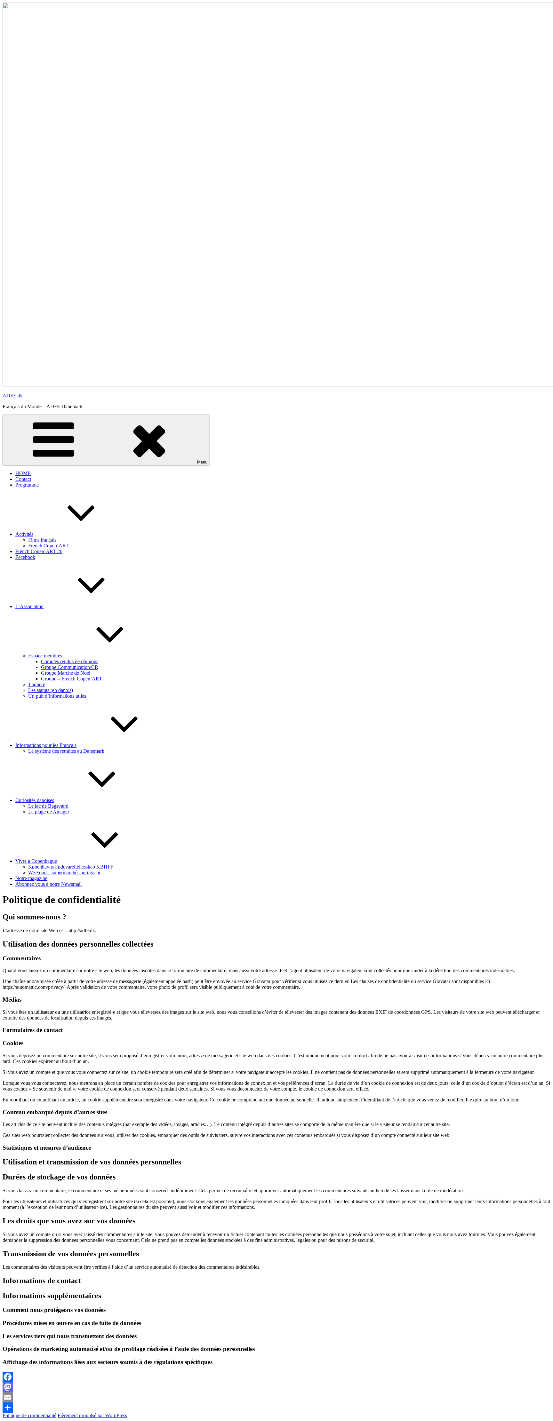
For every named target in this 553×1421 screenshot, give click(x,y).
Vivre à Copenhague (36, 861)
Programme (27, 485)
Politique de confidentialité (29, 1415)
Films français (42, 540)
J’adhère (36, 684)
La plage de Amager (48, 811)
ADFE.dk (13, 395)
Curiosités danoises (34, 800)
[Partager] (276, 1407)
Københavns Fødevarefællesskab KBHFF (70, 866)
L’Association (29, 606)
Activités (24, 534)
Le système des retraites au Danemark (66, 751)
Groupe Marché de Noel (65, 673)
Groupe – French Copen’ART (71, 678)
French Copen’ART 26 (38, 551)
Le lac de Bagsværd (48, 806)
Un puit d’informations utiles (57, 696)
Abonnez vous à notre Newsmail (48, 884)
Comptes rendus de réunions (69, 661)
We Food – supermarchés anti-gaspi (64, 872)
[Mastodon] (276, 1387)
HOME (23, 473)
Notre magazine (31, 878)
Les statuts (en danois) (50, 690)
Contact (23, 479)
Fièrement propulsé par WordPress (92, 1415)
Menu (202, 462)
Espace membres (45, 655)
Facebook (25, 557)
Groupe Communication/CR (69, 667)
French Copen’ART (48, 545)
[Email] (276, 1397)
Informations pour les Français (45, 745)
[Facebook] (276, 1377)
